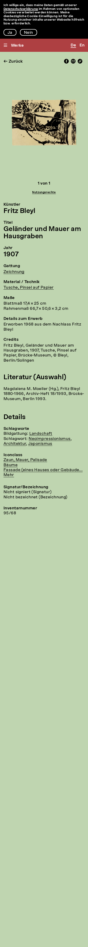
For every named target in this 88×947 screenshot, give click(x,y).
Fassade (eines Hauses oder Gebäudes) (43, 470)
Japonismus (40, 444)
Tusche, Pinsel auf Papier (29, 288)
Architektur (15, 444)
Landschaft (40, 434)
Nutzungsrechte (44, 192)
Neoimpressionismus (50, 439)
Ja (10, 33)
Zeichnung (14, 272)
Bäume (11, 465)
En (82, 45)
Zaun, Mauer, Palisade (25, 460)
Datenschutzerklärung (21, 9)
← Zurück (13, 62)
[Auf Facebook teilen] (66, 62)
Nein (28, 33)
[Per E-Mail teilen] (73, 62)
